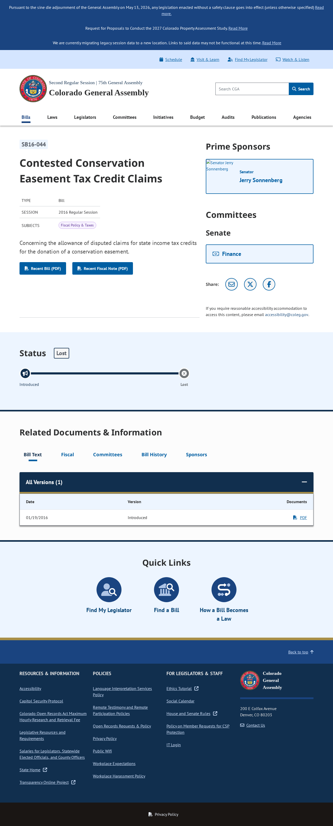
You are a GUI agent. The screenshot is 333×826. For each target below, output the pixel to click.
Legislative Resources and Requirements (43, 735)
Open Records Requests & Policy (122, 726)
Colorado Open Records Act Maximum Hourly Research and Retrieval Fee (53, 716)
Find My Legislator (251, 59)
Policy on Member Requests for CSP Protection (197, 729)
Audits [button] (228, 117)
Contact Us (255, 725)
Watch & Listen (296, 59)
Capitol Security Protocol (41, 701)
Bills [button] (26, 117)
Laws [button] (52, 117)
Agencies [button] (302, 117)
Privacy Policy (104, 738)
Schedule (173, 59)
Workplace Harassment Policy (119, 776)
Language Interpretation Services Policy (122, 691)
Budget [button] (197, 117)
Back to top (298, 652)
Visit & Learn (208, 59)
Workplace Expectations (114, 763)
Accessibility (30, 688)
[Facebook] (269, 284)
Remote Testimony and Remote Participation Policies (120, 710)
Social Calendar (180, 701)
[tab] (33, 455)
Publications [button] (264, 117)
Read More (237, 28)
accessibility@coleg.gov (286, 314)
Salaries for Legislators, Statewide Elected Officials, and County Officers (52, 754)
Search (303, 88)
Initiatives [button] (163, 117)
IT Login (173, 744)
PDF (303, 517)
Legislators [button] (85, 117)
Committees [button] (124, 117)
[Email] (231, 284)
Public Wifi (102, 751)
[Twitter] (250, 284)
